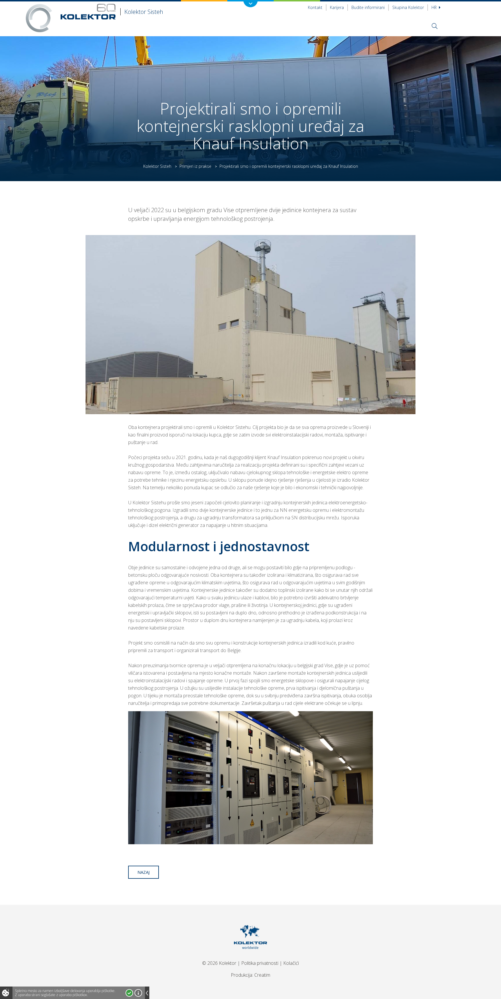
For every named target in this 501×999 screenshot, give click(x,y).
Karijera (337, 7)
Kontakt (315, 7)
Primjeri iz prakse (195, 166)
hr (434, 7)
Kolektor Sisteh (157, 166)
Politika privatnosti (259, 963)
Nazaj (143, 872)
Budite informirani (368, 7)
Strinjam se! (129, 993)
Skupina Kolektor (408, 7)
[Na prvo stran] (250, 956)
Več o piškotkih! (138, 993)
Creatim (262, 975)
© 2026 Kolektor (219, 963)
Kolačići (291, 963)
